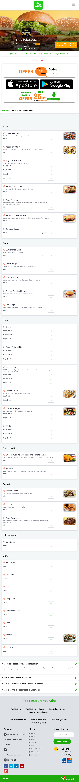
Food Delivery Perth (38, 720)
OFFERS (40, 61)
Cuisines (33, 743)
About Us (34, 736)
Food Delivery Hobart (58, 720)
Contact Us (34, 755)
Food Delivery (16, 709)
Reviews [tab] (25, 110)
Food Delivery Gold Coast (35, 709)
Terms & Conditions (37, 749)
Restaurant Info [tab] (16, 110)
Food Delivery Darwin (39, 723)
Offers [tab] (31, 110)
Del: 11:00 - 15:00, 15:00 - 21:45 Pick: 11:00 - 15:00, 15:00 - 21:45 (66, 45)
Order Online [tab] (6, 110)
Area (32, 740)
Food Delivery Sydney (57, 709)
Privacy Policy (35, 752)
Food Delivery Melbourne (38, 712)
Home (33, 733)
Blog (32, 746)
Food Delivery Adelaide (18, 720)
